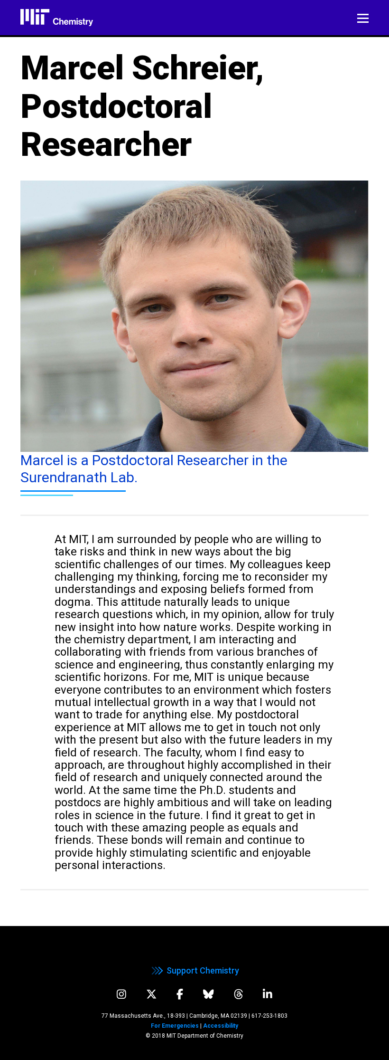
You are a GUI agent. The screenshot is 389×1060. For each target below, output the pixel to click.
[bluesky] (208, 994)
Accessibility (220, 1025)
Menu (363, 18)
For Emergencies (175, 1025)
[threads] (238, 994)
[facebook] (179, 994)
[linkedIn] (267, 994)
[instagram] (121, 994)
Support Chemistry (203, 970)
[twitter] (151, 994)
